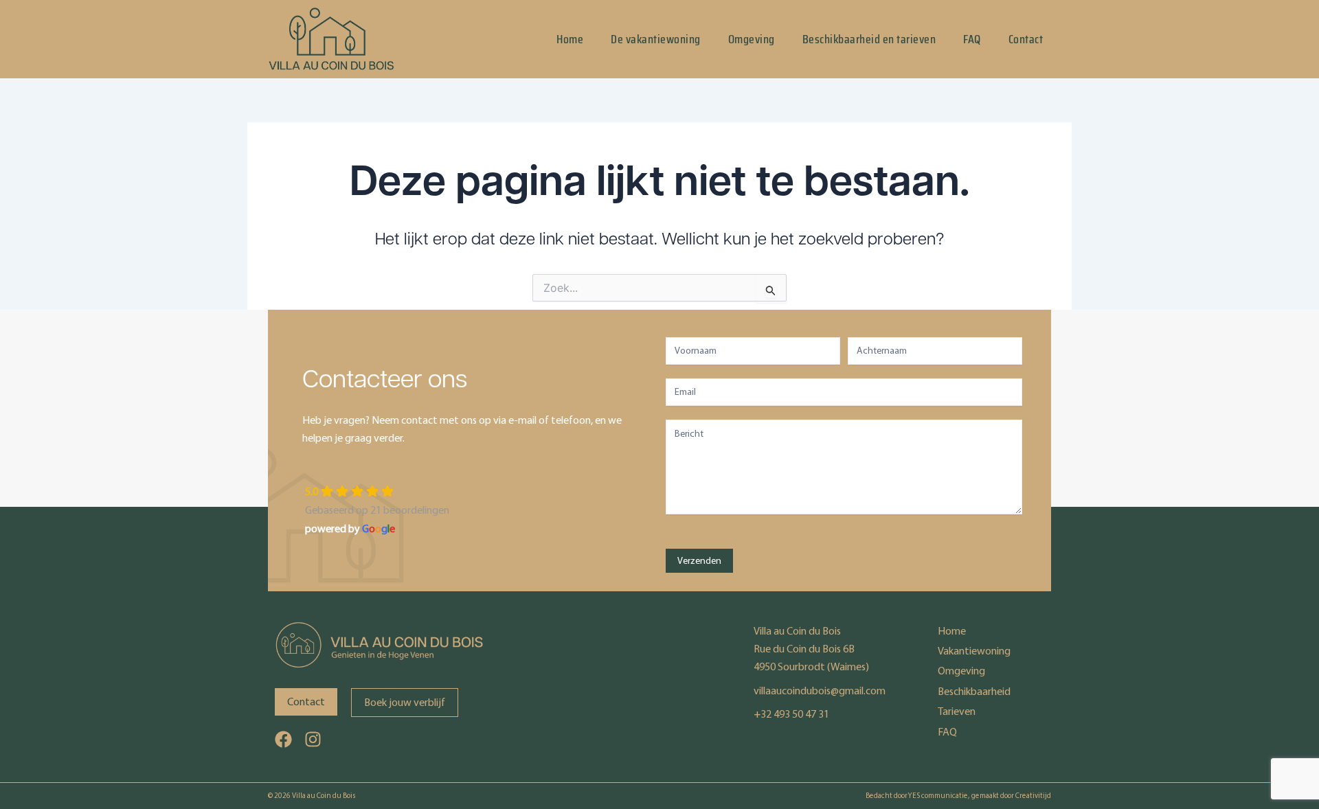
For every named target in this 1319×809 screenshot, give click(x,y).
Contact (1026, 39)
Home (569, 39)
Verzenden (699, 561)
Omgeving (751, 39)
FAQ (972, 39)
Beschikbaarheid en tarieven (869, 39)
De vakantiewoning (656, 39)
